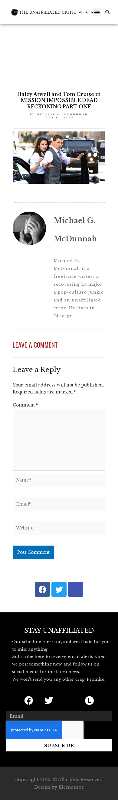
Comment (25, 405)
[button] (97, 12)
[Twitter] (86, 12)
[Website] (59, 529)
